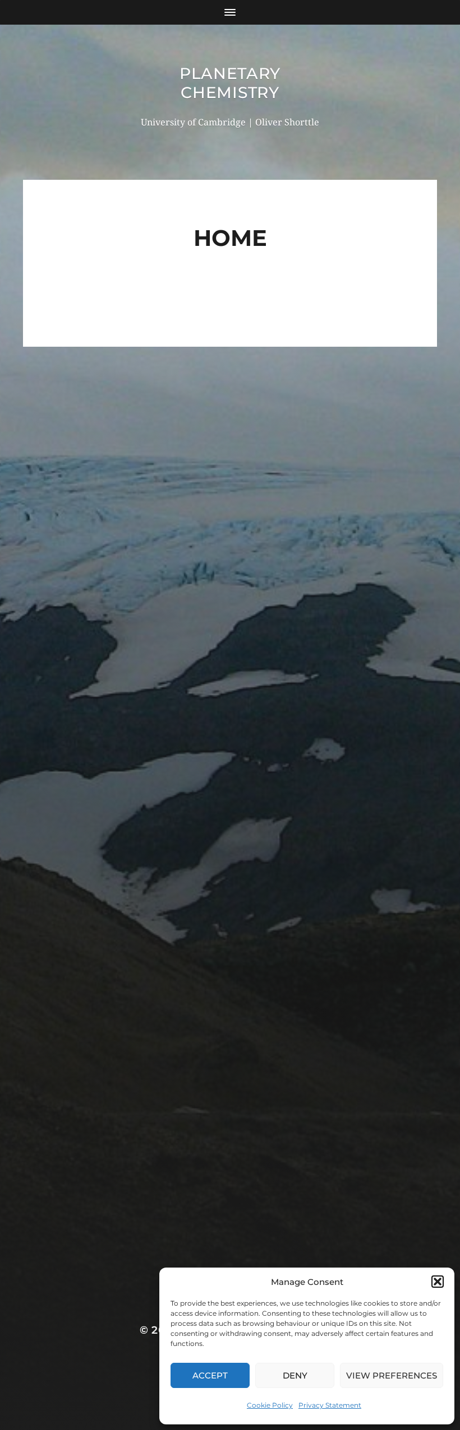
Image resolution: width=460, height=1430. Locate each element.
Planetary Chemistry (230, 83)
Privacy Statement (329, 1405)
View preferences (391, 1375)
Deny (295, 1375)
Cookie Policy (270, 1405)
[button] (437, 1281)
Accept (210, 1375)
